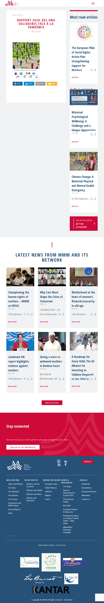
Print (42, 83)
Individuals (86, 484)
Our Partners (13, 495)
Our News (67, 487)
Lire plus (75, 77)
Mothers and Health (34, 490)
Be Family (67, 506)
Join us (83, 480)
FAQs (10, 513)
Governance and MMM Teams (14, 504)
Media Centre (11, 535)
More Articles (52, 402)
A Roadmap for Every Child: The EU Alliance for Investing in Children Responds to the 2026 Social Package (83, 370)
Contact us (86, 499)
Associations (86, 488)
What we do (31, 480)
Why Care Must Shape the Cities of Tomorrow (51, 296)
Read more (12, 322)
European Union (51, 484)
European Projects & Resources (70, 511)
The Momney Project (68, 500)
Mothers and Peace (34, 494)
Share (18, 83)
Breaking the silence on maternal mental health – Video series (71, 519)
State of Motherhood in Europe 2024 (69, 493)
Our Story (12, 488)
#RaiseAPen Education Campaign (67, 529)
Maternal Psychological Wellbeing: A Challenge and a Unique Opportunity (84, 121)
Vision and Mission (15, 484)
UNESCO (48, 492)
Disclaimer (68, 600)
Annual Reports (14, 509)
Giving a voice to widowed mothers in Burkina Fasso (51, 361)
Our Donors (13, 499)
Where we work (51, 480)
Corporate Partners (89, 492)
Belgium (48, 495)
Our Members (13, 492)
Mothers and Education (32, 499)
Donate (87, 461)
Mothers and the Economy (33, 485)
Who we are (12, 480)
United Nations (51, 488)
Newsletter (86, 495)
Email (53, 83)
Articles (18, 15)
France (47, 499)
